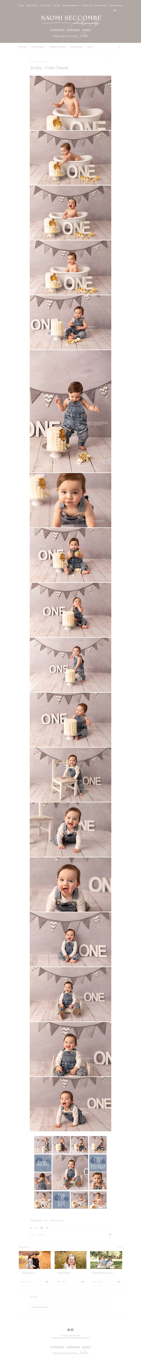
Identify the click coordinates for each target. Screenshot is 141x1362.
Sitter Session (76, 47)
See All (120, 1247)
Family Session (38, 47)
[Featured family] (70, 1260)
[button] (87, 5)
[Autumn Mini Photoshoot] (35, 1260)
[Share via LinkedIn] (42, 1228)
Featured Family (64, 1273)
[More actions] (110, 61)
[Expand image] (70, 103)
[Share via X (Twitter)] (36, 1228)
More (89, 47)
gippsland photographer (56, 1220)
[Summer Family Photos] (106, 1260)
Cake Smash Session (36, 1220)
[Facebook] (72, 1330)
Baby (46, 1220)
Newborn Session (57, 47)
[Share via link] (47, 1228)
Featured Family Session (103, 1273)
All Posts (23, 47)
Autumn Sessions (28, 1273)
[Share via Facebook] (31, 1228)
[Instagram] (68, 1330)
